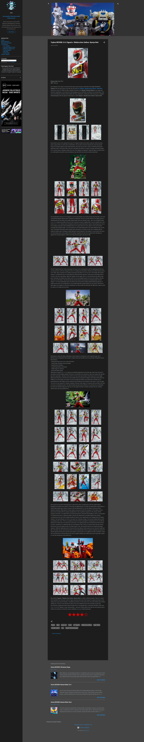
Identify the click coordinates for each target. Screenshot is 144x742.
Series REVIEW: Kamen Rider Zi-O (61, 684)
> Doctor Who (5, 53)
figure (58, 625)
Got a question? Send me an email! (11, 16)
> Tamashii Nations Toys (8, 47)
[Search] (118, 4)
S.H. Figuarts (77, 625)
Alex (11, 12)
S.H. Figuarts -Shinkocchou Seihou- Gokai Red (89, 88)
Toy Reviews (4, 44)
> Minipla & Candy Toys (8, 48)
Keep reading (101, 680)
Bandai (53, 625)
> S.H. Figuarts (6, 46)
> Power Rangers (6, 50)
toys (63, 628)
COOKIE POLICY (88, 724)
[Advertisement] (114, 61)
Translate (12, 62)
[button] (104, 42)
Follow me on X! (11, 18)
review (70, 625)
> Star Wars (5, 51)
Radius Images (86, 730)
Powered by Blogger (84, 727)
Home (2, 40)
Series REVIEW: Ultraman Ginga (60, 667)
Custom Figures (5, 54)
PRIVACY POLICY (79, 724)
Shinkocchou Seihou (87, 625)
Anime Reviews (5, 41)
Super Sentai (97, 625)
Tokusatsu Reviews (6, 43)
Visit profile (11, 31)
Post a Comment (56, 633)
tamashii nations (55, 628)
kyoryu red (63, 625)
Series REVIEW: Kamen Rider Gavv (61, 702)
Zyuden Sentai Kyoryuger (72, 628)
